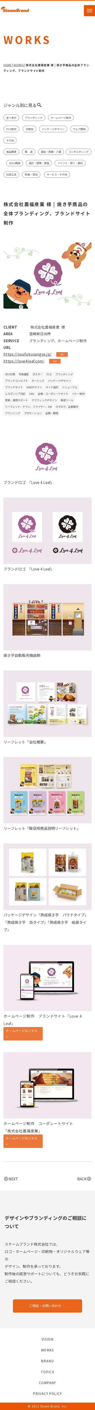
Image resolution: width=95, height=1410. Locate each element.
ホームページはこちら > (22, 1033)
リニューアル (69, 387)
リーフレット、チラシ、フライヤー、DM (28, 406)
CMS (31, 393)
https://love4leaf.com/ (24, 360)
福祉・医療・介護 (51, 152)
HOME (7, 65)
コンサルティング (78, 152)
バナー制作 (78, 393)
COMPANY (47, 1382)
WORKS (19, 65)
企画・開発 (51, 413)
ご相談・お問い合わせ (45, 1305)
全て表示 (11, 117)
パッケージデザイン (53, 129)
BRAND (47, 1361)
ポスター (38, 374)
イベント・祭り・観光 (70, 163)
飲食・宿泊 (31, 174)
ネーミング (38, 380)
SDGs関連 (14, 163)
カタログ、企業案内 (67, 406)
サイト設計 (52, 387)
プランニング (12, 413)
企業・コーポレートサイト (53, 393)
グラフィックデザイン (44, 400)
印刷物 (29, 129)
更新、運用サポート (16, 400)
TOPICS (47, 1371)
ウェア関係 (79, 129)
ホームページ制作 (61, 117)
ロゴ (48, 374)
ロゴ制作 (11, 129)
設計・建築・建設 (39, 163)
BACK (81, 1178)
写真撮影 (24, 374)
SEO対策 (10, 374)
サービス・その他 (57, 174)
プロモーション (33, 413)
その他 (10, 140)
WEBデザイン (34, 387)
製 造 (29, 152)
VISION (47, 1339)
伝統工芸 (11, 174)
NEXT (13, 1178)
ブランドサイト (14, 387)
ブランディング (33, 117)
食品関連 (11, 152)
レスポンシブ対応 (15, 393)
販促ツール (67, 400)
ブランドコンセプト (16, 380)
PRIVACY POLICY (47, 1393)
